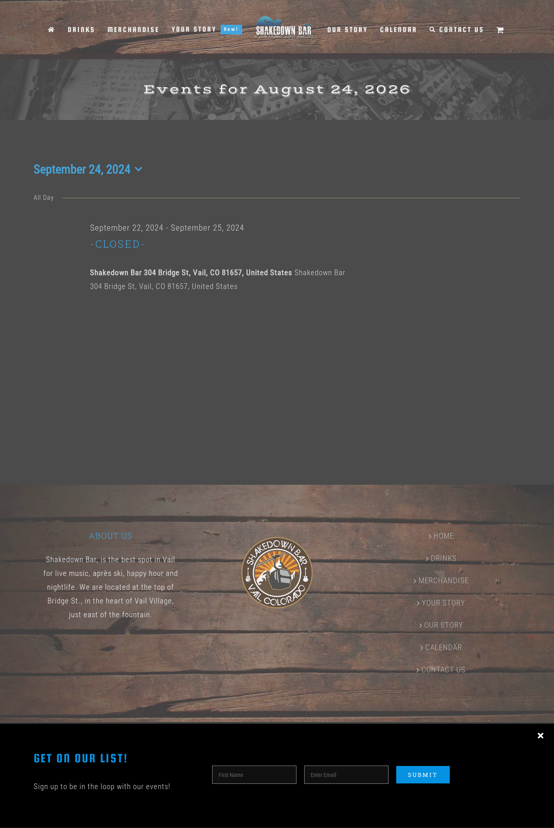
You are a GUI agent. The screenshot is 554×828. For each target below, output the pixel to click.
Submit (423, 775)
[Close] (540, 736)
